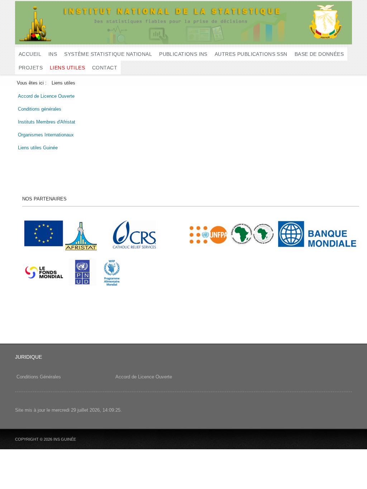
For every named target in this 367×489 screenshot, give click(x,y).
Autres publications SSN (251, 54)
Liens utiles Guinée (38, 147)
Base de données (319, 54)
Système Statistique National (108, 54)
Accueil (30, 54)
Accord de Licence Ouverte (46, 96)
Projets (31, 68)
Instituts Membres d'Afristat (46, 122)
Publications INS (183, 54)
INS (52, 54)
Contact (104, 68)
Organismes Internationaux (46, 134)
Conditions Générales (38, 376)
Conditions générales (39, 109)
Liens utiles (67, 68)
